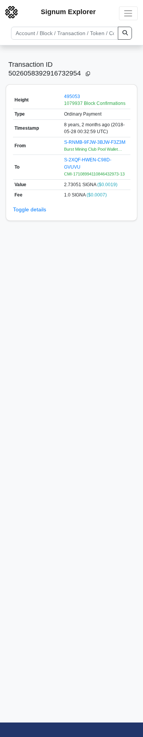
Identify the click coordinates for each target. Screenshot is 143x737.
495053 (72, 96)
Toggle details (29, 209)
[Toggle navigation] (128, 13)
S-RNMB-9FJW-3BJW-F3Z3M (94, 142)
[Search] (125, 33)
